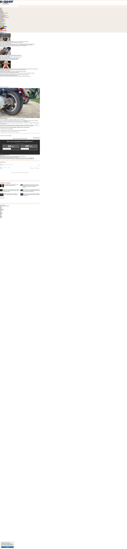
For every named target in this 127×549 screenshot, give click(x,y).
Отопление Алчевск (3, 46)
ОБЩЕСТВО (2, 18)
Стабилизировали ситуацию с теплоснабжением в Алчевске (9, 59)
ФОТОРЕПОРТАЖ (3, 23)
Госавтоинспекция (26, 158)
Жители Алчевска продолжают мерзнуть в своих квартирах (9, 58)
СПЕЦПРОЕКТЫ (2, 21)
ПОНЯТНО (7, 547)
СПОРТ (1, 22)
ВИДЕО (1, 10)
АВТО (5, 28)
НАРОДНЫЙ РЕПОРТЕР (3, 15)
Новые (1, 167)
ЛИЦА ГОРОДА (2, 14)
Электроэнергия (2, 60)
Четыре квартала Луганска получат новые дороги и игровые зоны (10, 156)
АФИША (1, 9)
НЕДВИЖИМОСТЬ (3, 16)
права (20, 158)
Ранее (9, 167)
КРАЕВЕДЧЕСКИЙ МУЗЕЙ (4, 13)
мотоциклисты (14, 158)
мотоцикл (10, 158)
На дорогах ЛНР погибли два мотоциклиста (6, 157)
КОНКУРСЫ (2, 12)
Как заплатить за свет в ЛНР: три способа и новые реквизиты (9, 72)
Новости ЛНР (2, 158)
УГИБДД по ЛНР (31, 158)
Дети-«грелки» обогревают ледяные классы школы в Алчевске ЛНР (10, 57)
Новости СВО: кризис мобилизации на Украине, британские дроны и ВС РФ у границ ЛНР (13, 45)
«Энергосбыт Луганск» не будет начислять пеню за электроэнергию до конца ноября (13, 71)
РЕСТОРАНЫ (2, 20)
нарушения (18, 158)
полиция (22, 158)
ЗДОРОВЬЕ (2, 11)
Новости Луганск (6, 158)
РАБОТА (5, 26)
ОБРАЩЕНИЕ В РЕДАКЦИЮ (4, 17)
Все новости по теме (3, 43)
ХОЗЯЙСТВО (63, 31)
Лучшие (5, 167)
